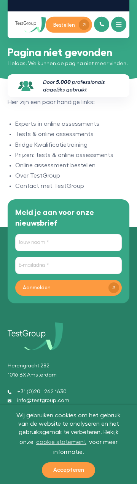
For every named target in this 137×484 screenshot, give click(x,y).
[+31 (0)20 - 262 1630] (102, 24)
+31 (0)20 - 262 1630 (42, 391)
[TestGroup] (30, 24)
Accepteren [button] (68, 470)
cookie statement (61, 442)
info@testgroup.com (43, 400)
